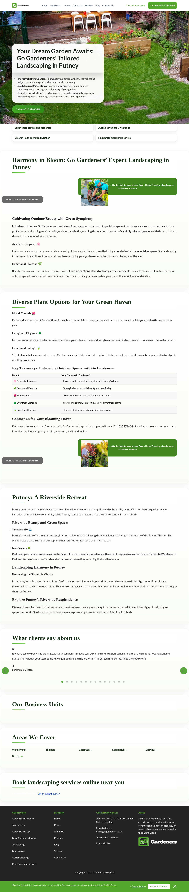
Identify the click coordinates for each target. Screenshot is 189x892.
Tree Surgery (18, 825)
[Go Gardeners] (20, 5)
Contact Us (108, 5)
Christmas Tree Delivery (24, 864)
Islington (50, 749)
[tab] (62, 682)
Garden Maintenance (23, 818)
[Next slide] (183, 670)
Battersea (84, 749)
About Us (78, 5)
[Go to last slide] (5, 670)
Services (54, 5)
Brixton (16, 756)
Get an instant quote (136, 5)
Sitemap (58, 851)
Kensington (118, 749)
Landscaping (18, 851)
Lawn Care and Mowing (24, 838)
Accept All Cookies (158, 886)
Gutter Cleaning (20, 857)
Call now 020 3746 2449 (24, 793)
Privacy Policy (103, 843)
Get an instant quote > (49, 793)
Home (45, 5)
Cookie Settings (139, 886)
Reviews (89, 5)
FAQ (97, 5)
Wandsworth (19, 749)
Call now (162, 5)
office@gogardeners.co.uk (109, 831)
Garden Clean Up (21, 831)
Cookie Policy (110, 885)
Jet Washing (18, 844)
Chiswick (150, 749)
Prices (67, 5)
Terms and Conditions (107, 837)
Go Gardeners (107, 872)
